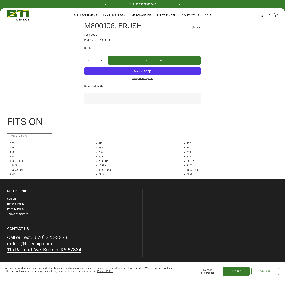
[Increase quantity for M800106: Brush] (101, 60)
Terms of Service (17, 214)
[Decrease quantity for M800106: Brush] (87, 60)
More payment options (142, 78)
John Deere (90, 34)
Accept (236, 271)
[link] (44, 250)
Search (11, 198)
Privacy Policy (105, 271)
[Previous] (106, 4)
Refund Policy (15, 203)
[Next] (179, 4)
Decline (265, 271)
